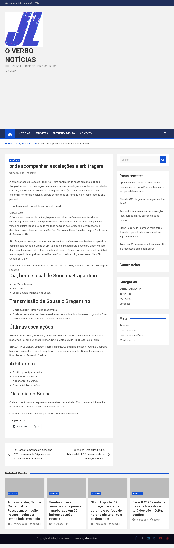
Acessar (124, 325)
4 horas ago (141, 519)
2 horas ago (100, 524)
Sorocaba (125, 303)
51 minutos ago (19, 524)
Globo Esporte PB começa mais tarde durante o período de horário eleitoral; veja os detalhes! (141, 232)
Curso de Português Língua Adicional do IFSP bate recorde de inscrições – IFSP (86, 454)
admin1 (34, 173)
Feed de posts (128, 330)
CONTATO (86, 133)
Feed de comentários (131, 335)
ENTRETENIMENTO (64, 133)
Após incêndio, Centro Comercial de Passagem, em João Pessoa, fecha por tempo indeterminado (142, 187)
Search (163, 159)
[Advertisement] (87, 98)
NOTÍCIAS (24, 133)
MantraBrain (91, 538)
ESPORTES (41, 133)
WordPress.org (128, 340)
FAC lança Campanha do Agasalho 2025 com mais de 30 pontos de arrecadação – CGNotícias (33, 454)
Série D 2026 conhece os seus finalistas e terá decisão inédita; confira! (148, 508)
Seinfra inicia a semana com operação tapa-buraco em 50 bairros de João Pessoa (141, 216)
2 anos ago (18, 173)
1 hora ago (58, 524)
